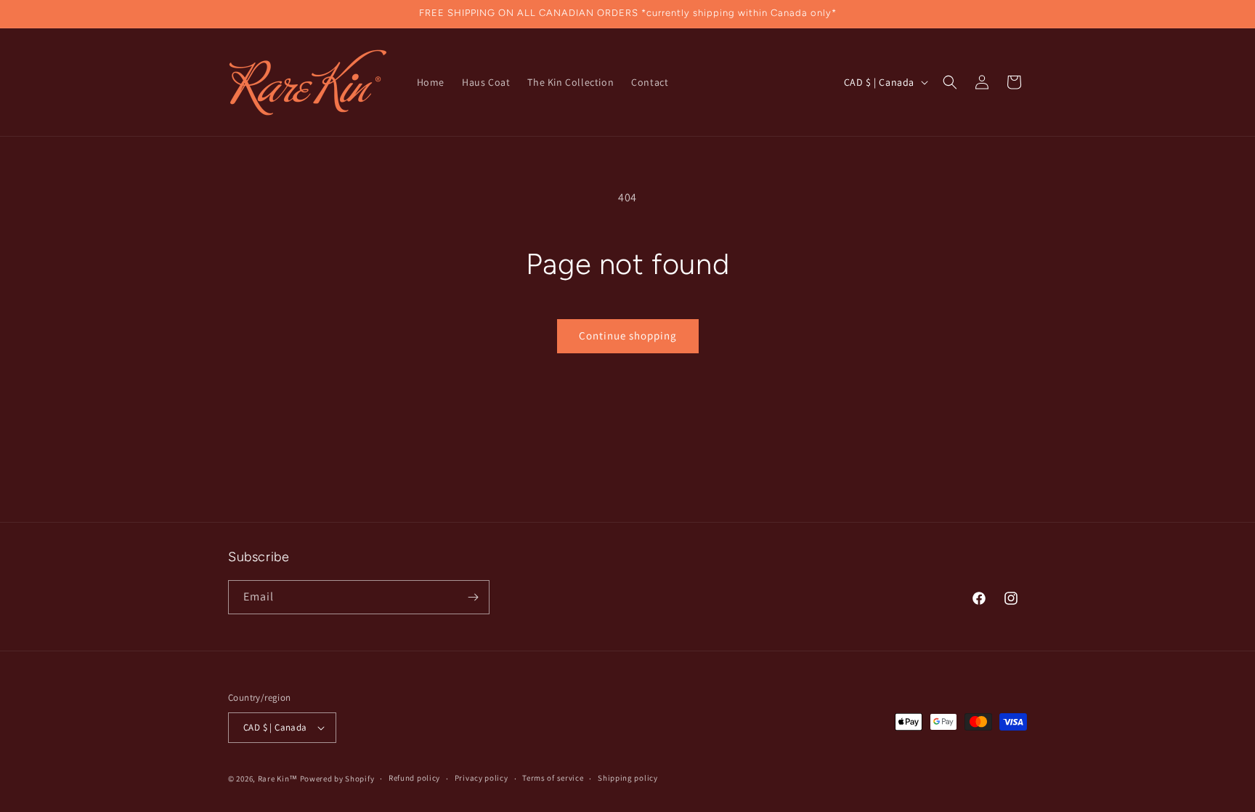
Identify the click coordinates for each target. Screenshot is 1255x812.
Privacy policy (481, 778)
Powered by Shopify (337, 778)
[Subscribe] (473, 597)
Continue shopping (628, 335)
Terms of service (552, 778)
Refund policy (414, 778)
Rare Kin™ (278, 778)
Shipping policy (628, 778)
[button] (950, 82)
